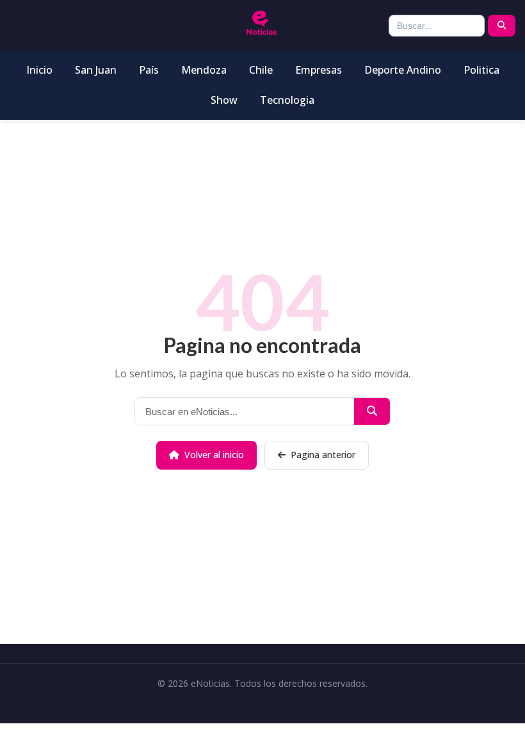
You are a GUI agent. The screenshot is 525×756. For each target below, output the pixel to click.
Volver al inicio (214, 454)
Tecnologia (287, 100)
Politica (481, 70)
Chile (261, 70)
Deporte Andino (402, 70)
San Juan (96, 70)
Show (224, 100)
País (149, 70)
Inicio (39, 70)
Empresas (318, 70)
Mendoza (204, 70)
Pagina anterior (323, 454)
